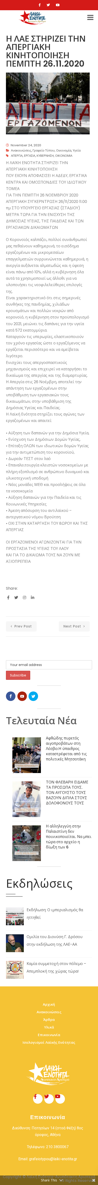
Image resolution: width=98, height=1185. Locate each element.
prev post (22, 626)
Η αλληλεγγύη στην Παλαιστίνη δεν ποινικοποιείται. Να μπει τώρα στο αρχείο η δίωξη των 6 (68, 836)
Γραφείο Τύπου (44, 150)
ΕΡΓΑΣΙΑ (29, 155)
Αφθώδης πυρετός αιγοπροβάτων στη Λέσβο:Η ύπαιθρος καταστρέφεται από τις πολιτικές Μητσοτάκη (66, 748)
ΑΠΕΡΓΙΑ (17, 155)
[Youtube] (58, 5)
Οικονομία (63, 150)
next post (73, 626)
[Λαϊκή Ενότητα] (33, 17)
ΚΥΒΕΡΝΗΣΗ (45, 155)
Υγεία (77, 150)
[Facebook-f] (38, 1099)
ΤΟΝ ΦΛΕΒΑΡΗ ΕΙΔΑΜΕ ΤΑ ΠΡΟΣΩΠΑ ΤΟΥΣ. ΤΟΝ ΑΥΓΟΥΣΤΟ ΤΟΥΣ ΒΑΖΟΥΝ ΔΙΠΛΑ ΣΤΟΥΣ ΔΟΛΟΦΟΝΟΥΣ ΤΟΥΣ (67, 792)
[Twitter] (48, 5)
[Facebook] (40, 5)
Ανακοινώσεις (21, 150)
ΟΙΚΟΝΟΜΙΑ (63, 155)
